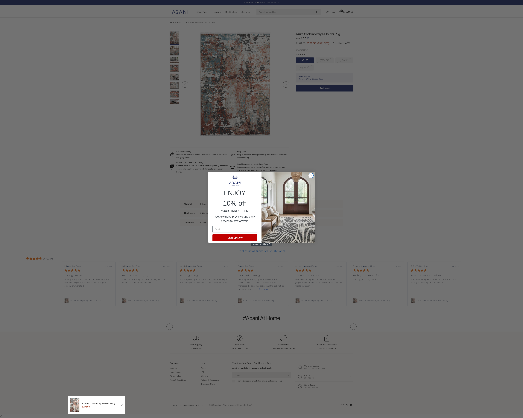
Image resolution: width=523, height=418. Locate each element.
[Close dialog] (311, 175)
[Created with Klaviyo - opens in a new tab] (261, 244)
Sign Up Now (235, 237)
